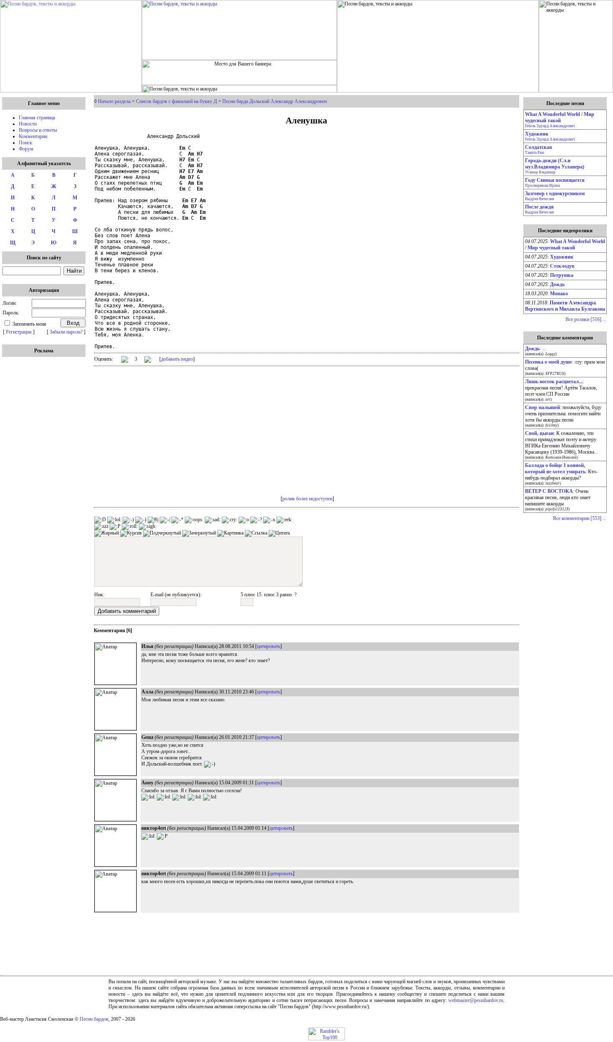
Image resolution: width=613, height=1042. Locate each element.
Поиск (25, 143)
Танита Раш (534, 153)
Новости (28, 124)
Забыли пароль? (66, 332)
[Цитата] (279, 533)
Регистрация (19, 332)
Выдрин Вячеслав (539, 199)
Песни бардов (94, 1019)
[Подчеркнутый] (162, 533)
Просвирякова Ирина (542, 185)
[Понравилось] (124, 361)
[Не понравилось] (147, 360)
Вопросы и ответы (38, 130)
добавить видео (177, 359)
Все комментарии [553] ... (579, 518)
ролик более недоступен (307, 499)
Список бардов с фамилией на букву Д (176, 101)
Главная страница (37, 118)
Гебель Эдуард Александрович (550, 126)
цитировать (268, 646)
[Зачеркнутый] (199, 533)
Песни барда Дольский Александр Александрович (274, 101)
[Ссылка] (256, 533)
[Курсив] (131, 533)
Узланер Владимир (540, 172)
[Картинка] (230, 533)
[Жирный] (106, 533)
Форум (26, 149)
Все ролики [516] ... (585, 319)
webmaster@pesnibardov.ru (475, 1000)
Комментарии (33, 136)
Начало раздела (114, 101)
